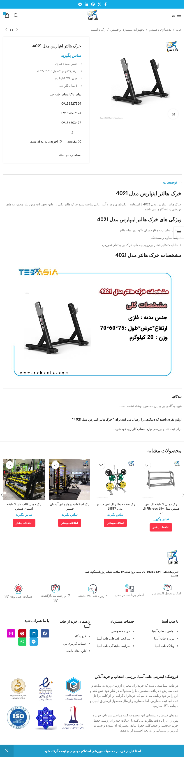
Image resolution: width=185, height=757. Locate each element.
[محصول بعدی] (6, 29)
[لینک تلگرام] (80, 4)
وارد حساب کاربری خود (137, 429)
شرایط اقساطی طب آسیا (113, 638)
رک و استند (98, 29)
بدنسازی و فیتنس (160, 29)
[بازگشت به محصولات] (11, 29)
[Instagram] (11, 633)
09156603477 (71, 122)
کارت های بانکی (76, 651)
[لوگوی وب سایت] (92, 15)
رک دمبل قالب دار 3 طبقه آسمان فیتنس (24, 506)
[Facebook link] (105, 4)
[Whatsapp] (22, 641)
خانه (179, 29)
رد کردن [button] (7, 751)
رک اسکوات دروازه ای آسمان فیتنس (69, 506)
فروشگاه (80, 636)
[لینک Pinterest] (93, 4)
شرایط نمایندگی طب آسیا (113, 646)
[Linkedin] (34, 633)
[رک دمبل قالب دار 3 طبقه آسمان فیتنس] (24, 479)
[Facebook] (45, 633)
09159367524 (71, 113)
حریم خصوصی (120, 631)
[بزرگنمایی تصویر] (173, 114)
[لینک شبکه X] (99, 4)
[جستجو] (16, 15)
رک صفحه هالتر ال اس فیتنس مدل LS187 (115, 506)
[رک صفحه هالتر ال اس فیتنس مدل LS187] (115, 479)
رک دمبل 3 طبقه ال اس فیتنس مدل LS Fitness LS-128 (161, 508)
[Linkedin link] (86, 4)
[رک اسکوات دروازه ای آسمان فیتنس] (69, 479)
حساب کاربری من (74, 643)
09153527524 (71, 103)
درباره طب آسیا (164, 638)
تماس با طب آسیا (163, 631)
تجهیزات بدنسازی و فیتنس (127, 29)
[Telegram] (34, 641)
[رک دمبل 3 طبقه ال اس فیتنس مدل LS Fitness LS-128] (161, 479)
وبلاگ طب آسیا (164, 646)
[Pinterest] (22, 633)
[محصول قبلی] (17, 29)
